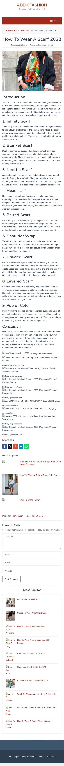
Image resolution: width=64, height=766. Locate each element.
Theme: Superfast (47, 756)
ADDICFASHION (32, 5)
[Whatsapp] (26, 446)
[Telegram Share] (21, 446)
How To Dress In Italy (29, 499)
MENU (56, 20)
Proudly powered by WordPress (23, 756)
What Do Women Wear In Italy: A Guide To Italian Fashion (40, 463)
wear (41, 515)
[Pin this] (15, 446)
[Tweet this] (10, 446)
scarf (35, 515)
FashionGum (17, 515)
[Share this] (4, 446)
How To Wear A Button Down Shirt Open (39, 475)
